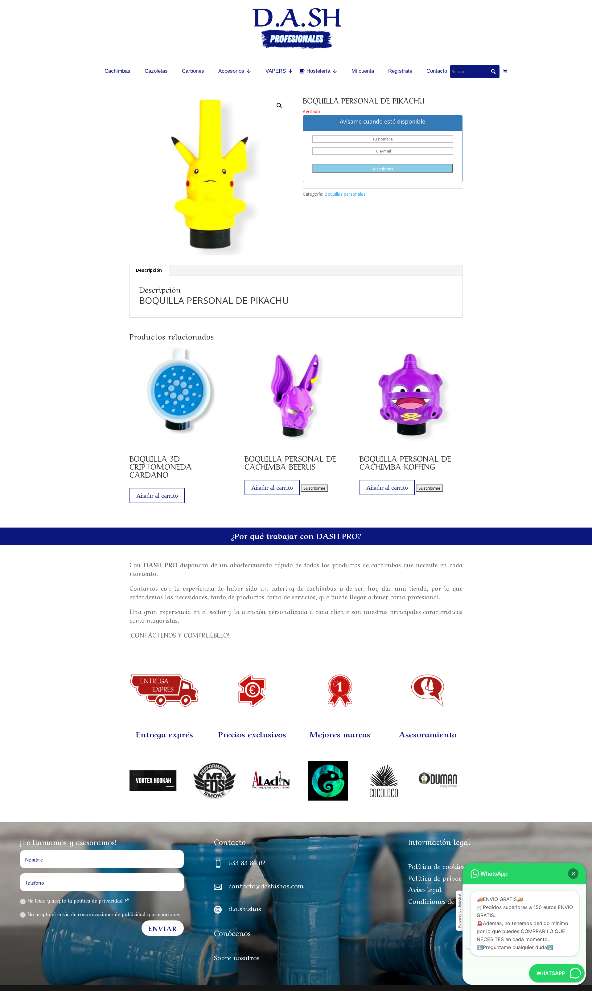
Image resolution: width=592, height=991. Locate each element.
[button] (573, 873)
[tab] (149, 270)
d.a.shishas (244, 908)
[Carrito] (505, 71)
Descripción (149, 270)
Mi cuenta (363, 71)
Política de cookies (436, 866)
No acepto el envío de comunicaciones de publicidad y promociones (103, 913)
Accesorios (231, 71)
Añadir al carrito (157, 495)
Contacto (436, 71)
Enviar (162, 928)
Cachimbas (117, 71)
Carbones (193, 71)
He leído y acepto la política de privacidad (75, 900)
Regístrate (400, 71)
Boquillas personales (345, 194)
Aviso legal (425, 889)
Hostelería (318, 71)
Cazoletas (156, 71)
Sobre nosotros (236, 957)
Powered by (459, 911)
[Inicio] (87, 71)
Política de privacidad (441, 877)
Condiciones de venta (441, 900)
